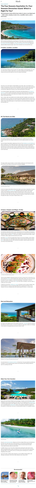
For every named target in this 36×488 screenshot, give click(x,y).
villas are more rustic (11, 190)
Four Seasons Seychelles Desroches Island (22, 43)
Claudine (8, 278)
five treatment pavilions (12, 362)
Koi (2, 240)
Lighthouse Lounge (14, 284)
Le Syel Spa (25, 323)
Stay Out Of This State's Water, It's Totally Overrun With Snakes (4, 481)
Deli (16, 281)
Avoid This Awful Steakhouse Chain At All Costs (31, 481)
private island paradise (8, 442)
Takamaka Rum (32, 402)
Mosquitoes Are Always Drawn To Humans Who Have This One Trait (13, 481)
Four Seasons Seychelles (5, 43)
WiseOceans (13, 404)
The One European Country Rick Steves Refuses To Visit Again (22, 481)
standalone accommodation (28, 143)
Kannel (6, 237)
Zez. (12, 234)
